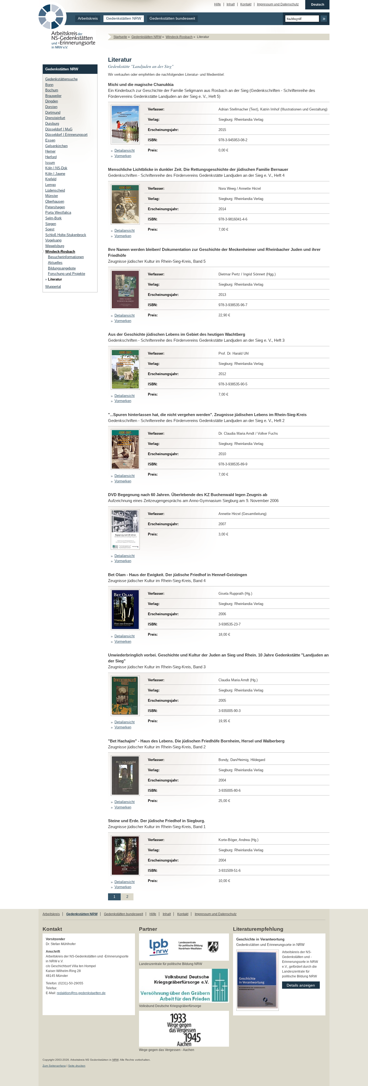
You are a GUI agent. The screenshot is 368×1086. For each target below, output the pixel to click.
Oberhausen (54, 201)
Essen (50, 140)
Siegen (50, 224)
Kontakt (245, 4)
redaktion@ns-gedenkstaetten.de (81, 993)
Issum (50, 163)
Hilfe (217, 4)
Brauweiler (53, 96)
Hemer (50, 151)
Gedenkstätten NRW (123, 18)
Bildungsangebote (62, 268)
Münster (51, 196)
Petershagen (55, 207)
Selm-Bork (53, 218)
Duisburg (52, 124)
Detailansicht (124, 150)
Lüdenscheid (55, 190)
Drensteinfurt (55, 118)
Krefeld (50, 179)
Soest (49, 229)
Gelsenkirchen (56, 146)
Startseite (120, 37)
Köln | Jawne (55, 174)
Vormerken (122, 156)
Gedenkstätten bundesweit (172, 18)
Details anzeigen (298, 984)
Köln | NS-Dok (56, 168)
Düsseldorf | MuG (58, 129)
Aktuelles (55, 263)
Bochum (51, 90)
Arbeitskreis (88, 18)
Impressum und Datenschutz (278, 4)
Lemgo (50, 185)
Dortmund (52, 112)
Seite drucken (76, 1065)
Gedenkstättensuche (61, 79)
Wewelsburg (54, 246)
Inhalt (231, 4)
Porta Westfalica (58, 212)
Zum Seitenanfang (54, 1065)
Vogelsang (53, 240)
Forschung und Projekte (66, 274)
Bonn (49, 85)
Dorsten (51, 107)
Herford (51, 157)
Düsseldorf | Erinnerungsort (66, 135)
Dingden (51, 101)
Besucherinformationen (66, 257)
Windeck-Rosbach (179, 37)
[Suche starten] (323, 18)
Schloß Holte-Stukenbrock (65, 235)
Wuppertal (53, 287)
